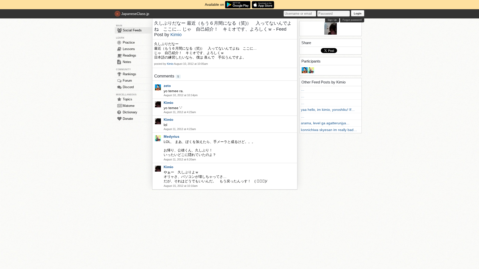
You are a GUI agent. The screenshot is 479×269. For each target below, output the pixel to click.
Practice (129, 42)
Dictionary (130, 112)
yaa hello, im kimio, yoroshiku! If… (328, 110)
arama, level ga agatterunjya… (325, 123)
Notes (127, 62)
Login (357, 13)
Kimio (176, 34)
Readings (129, 55)
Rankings (129, 74)
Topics (127, 99)
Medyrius (171, 136)
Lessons (129, 49)
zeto (167, 86)
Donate (128, 119)
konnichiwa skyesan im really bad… (329, 130)
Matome (128, 106)
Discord (128, 87)
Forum (127, 80)
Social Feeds (132, 30)
